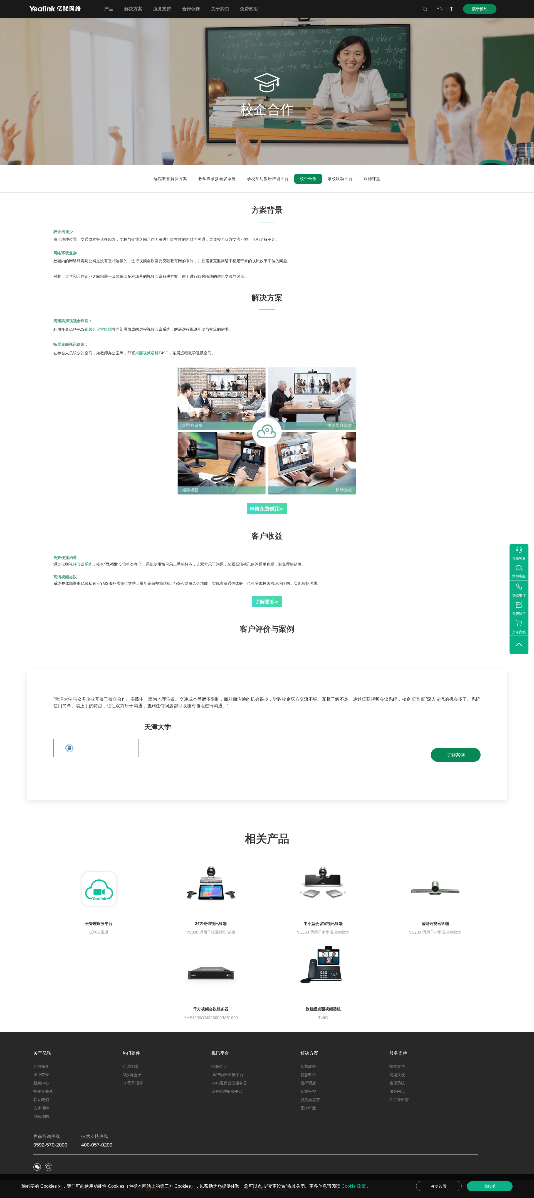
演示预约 (480, 9)
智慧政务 (308, 1066)
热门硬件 (131, 1053)
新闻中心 (41, 1083)
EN (439, 8)
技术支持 (397, 1066)
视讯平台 (220, 1053)
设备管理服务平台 (227, 1091)
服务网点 (397, 1091)
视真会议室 (310, 1100)
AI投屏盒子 (132, 1074)
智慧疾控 (308, 1091)
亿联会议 (219, 1066)
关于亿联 (42, 1053)
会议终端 (130, 1066)
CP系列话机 (132, 1083)
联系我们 (41, 1100)
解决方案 (309, 1053)
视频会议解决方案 (162, 276)
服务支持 (398, 1053)
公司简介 (41, 1066)
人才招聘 (41, 1108)
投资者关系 (43, 1091)
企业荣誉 (41, 1074)
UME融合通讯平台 (227, 1074)
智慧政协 (308, 1074)
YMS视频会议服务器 (229, 1083)
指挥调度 (308, 1083)
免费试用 (249, 8)
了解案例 (456, 754)
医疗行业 (308, 1108)
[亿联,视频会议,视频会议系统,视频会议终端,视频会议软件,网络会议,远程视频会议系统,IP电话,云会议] (55, 9)
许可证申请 (399, 1100)
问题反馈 (397, 1074)
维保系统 (397, 1083)
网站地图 (41, 1116)
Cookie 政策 (354, 1186)
